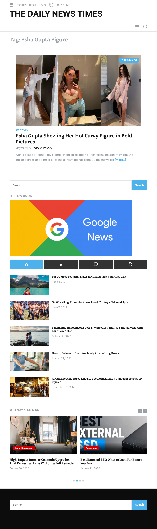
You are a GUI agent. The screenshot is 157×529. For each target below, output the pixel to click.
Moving (21, 448)
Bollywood (22, 129)
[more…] (120, 160)
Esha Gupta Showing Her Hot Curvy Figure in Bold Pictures (74, 139)
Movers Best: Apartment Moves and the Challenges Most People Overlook (40, 461)
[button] (140, 411)
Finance (92, 448)
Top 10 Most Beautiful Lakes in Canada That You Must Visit (89, 276)
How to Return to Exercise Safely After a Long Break (85, 353)
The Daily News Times (56, 14)
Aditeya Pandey (43, 148)
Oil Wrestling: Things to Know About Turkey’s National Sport (91, 302)
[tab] (26, 264)
